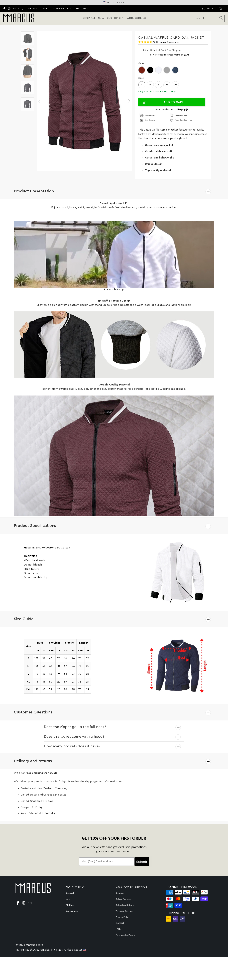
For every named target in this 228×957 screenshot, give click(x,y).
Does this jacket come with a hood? (74, 736)
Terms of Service (124, 911)
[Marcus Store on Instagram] (9, 8)
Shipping (120, 893)
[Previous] (40, 101)
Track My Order (62, 9)
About (45, 9)
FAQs (118, 929)
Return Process (123, 899)
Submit (141, 861)
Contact (32, 9)
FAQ (20, 9)
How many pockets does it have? (72, 746)
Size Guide (24, 619)
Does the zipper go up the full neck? (75, 727)
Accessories (136, 18)
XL (167, 85)
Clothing (114, 18)
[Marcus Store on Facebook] (4, 8)
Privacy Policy (123, 917)
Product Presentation (34, 191)
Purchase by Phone (125, 935)
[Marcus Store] (18, 18)
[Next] (129, 101)
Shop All (89, 18)
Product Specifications (35, 526)
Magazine (82, 9)
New (101, 18)
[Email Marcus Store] (14, 8)
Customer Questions (33, 712)
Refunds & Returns (125, 905)
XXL (175, 85)
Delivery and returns (33, 761)
